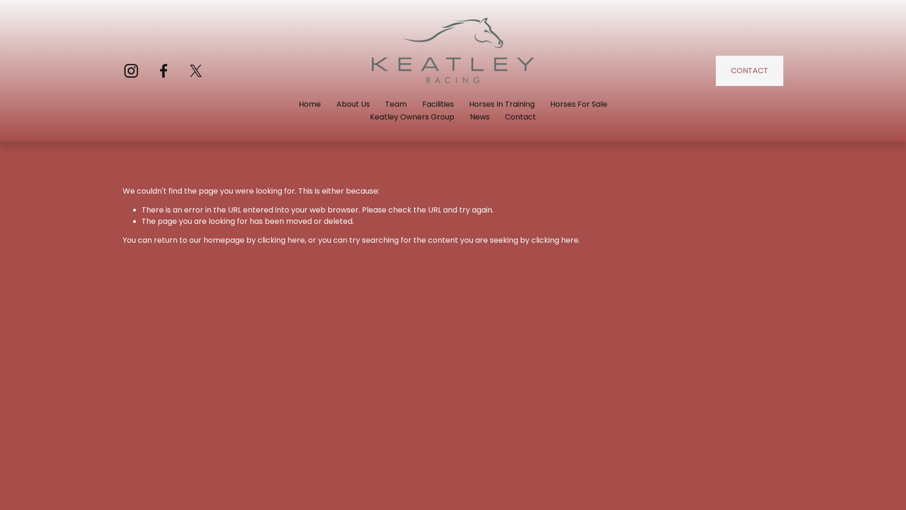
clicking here (281, 240)
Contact (520, 116)
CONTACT (749, 70)
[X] (195, 70)
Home (310, 104)
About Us (353, 104)
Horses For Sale (578, 104)
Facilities (438, 104)
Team (396, 104)
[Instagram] (131, 70)
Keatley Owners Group (412, 116)
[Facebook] (163, 70)
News (480, 116)
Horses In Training (502, 104)
